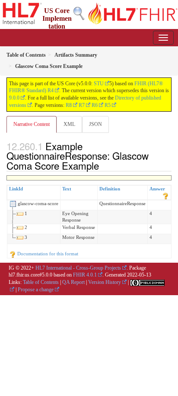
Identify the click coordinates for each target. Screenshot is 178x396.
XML (69, 124)
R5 (108, 105)
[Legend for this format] (165, 195)
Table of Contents (41, 282)
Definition (109, 188)
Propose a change (36, 290)
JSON (95, 124)
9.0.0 (14, 98)
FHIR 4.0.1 (85, 275)
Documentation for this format (47, 253)
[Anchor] (103, 165)
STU (99, 83)
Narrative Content (31, 124)
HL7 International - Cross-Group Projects (78, 268)
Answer (157, 188)
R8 (69, 105)
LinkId (16, 188)
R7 (82, 105)
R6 (95, 105)
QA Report (73, 282)
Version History (104, 282)
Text (66, 188)
